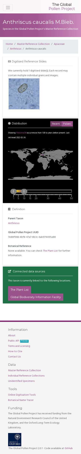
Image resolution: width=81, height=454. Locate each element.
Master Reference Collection (33, 44)
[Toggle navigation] (8, 7)
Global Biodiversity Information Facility (36, 297)
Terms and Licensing (19, 346)
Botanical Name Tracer (21, 400)
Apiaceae (59, 44)
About (11, 335)
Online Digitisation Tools (22, 395)
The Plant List (50, 251)
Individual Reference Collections (26, 376)
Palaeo (67, 123)
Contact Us (14, 357)
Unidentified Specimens (21, 381)
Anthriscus (15, 49)
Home (9, 44)
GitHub (69, 448)
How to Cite (15, 351)
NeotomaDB (21, 133)
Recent (56, 123)
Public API (18, 341)
